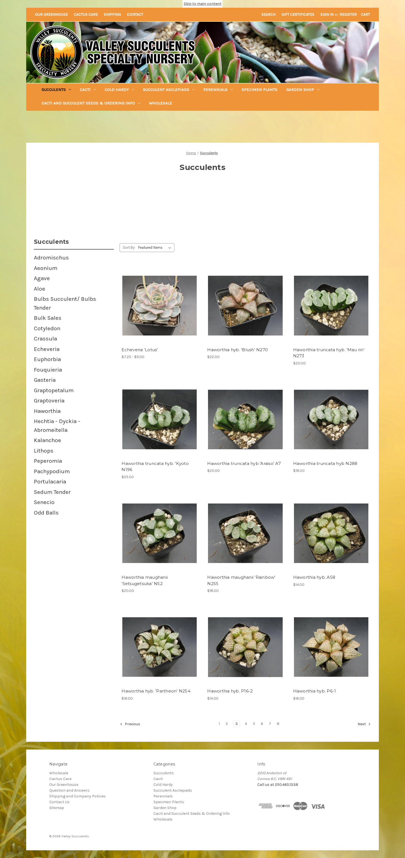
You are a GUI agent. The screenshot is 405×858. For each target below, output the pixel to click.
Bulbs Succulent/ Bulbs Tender (65, 303)
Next (362, 724)
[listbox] (155, 247)
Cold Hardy (117, 89)
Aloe (39, 288)
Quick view (155, 301)
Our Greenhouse (51, 14)
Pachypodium (52, 471)
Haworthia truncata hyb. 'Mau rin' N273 (328, 353)
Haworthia (47, 411)
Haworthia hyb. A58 (314, 577)
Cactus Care (86, 14)
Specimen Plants (259, 89)
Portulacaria (50, 481)
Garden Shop (300, 89)
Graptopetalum (54, 390)
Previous (132, 724)
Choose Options (159, 310)
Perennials (215, 89)
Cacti (85, 89)
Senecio (44, 502)
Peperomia (48, 461)
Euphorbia (47, 359)
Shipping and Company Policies (77, 796)
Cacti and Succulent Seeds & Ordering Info (88, 103)
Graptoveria (49, 400)
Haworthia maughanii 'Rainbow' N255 (241, 580)
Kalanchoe (47, 440)
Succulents (54, 89)
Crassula (45, 338)
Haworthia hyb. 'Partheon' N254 (155, 691)
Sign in (327, 14)
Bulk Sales (47, 318)
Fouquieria (48, 369)
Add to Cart (245, 310)
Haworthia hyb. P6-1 (314, 691)
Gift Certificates (298, 14)
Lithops (43, 450)
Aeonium (45, 268)
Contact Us (59, 802)
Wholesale (160, 103)
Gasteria (45, 380)
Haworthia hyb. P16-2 (230, 691)
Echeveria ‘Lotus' (139, 349)
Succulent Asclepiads (166, 89)
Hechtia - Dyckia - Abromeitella (57, 425)
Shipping (112, 14)
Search (268, 14)
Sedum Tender (52, 492)
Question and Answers (69, 790)
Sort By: (129, 247)
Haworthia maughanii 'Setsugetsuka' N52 (144, 580)
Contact (135, 14)
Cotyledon (47, 328)
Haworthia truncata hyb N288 (325, 463)
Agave (42, 278)
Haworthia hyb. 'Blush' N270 (237, 349)
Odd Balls (46, 512)
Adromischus (51, 257)
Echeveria (47, 349)
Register (348, 14)
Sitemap (56, 807)
